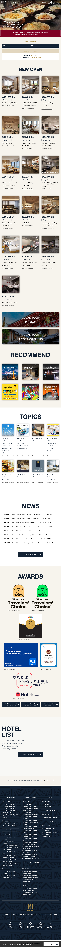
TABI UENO (47, 804)
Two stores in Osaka (10, 746)
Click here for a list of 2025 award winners (30, 704)
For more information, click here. (24, 944)
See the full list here (30, 554)
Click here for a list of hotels (30, 754)
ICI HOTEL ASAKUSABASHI (51, 832)
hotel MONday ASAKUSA (10, 845)
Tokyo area (26, 801)
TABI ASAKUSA (48, 806)
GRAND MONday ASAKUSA (10, 816)
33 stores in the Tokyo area (13, 740)
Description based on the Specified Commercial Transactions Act (28, 914)
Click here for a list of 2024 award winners (50, 704)
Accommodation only (31, 45)
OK (51, 944)
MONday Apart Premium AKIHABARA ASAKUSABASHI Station (30, 822)
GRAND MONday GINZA (10, 808)
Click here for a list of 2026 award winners (11, 704)
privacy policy (53, 914)
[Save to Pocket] (50, 780)
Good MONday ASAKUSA (50, 817)
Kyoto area (26, 868)
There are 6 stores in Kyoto (13, 743)
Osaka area (26, 885)
